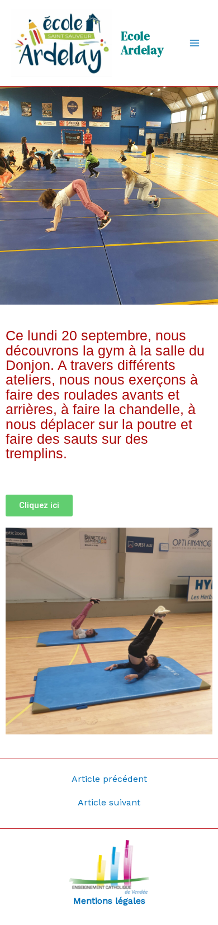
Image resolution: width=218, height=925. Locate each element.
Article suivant (109, 802)
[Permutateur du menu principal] (194, 43)
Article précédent (109, 779)
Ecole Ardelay (142, 43)
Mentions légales (109, 900)
